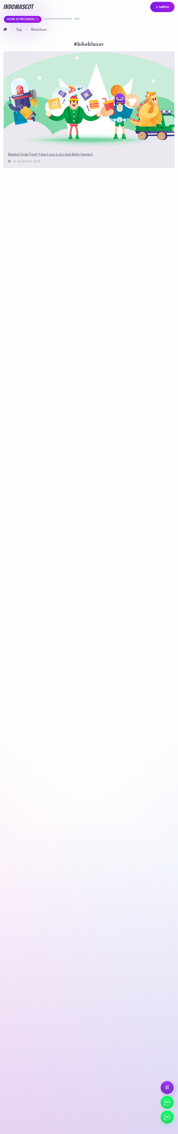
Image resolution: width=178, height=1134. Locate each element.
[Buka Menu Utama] (167, 1087)
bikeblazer (39, 29)
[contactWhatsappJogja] (167, 1102)
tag (19, 29)
